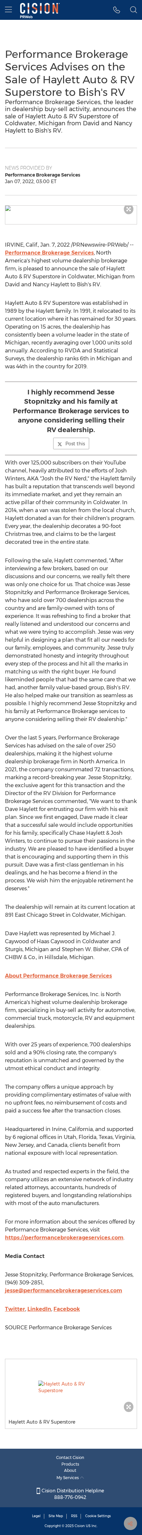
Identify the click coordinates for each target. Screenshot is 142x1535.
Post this (75, 444)
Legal (36, 1516)
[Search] (133, 10)
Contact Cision (70, 1457)
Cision (80, 1526)
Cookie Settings (98, 1516)
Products (70, 1464)
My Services (68, 1477)
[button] (71, 208)
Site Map (56, 1516)
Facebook (66, 1309)
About (70, 1470)
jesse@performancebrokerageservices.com (63, 1290)
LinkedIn (39, 1309)
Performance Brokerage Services (49, 253)
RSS (74, 1516)
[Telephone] (116, 10)
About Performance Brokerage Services (58, 976)
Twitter (15, 1309)
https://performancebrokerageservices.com (64, 1237)
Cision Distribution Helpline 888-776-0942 (72, 1494)
